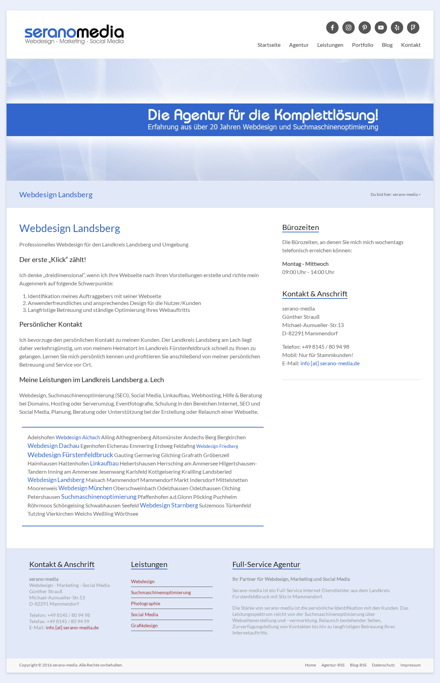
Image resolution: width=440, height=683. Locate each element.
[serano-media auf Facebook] (332, 27)
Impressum (410, 665)
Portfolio (362, 44)
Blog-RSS (358, 665)
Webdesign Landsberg (56, 479)
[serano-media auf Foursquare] (413, 27)
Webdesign (143, 581)
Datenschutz (383, 665)
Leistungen (330, 44)
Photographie (145, 603)
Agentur (299, 44)
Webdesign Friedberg (217, 446)
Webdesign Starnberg (169, 505)
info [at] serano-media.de (330, 363)
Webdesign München (85, 488)
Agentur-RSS (332, 665)
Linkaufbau (104, 463)
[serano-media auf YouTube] (381, 27)
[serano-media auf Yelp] (397, 27)
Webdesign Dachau (53, 445)
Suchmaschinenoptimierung (98, 496)
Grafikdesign (144, 625)
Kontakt (411, 44)
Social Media (144, 614)
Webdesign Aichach (78, 437)
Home (310, 665)
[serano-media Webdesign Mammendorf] (74, 18)
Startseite (268, 44)
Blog (387, 44)
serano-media (65, 665)
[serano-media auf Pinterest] (365, 27)
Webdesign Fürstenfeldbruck (70, 454)
